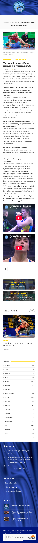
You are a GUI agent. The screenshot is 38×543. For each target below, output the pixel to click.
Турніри (19, 429)
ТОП (19, 426)
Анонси (19, 373)
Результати (19, 421)
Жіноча (14, 23)
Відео (15, 60)
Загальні (19, 401)
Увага (19, 434)
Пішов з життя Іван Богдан (18, 286)
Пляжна (19, 413)
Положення (19, 417)
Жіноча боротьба (11, 487)
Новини (19, 409)
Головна (6, 23)
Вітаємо (19, 385)
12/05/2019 (6, 349)
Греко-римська (19, 393)
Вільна (14, 282)
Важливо (19, 389)
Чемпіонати (19, 438)
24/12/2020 (6, 69)
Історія (19, 369)
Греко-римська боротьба (13, 491)
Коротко (19, 405)
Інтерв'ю (7, 60)
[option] (19, 333)
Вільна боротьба (11, 483)
